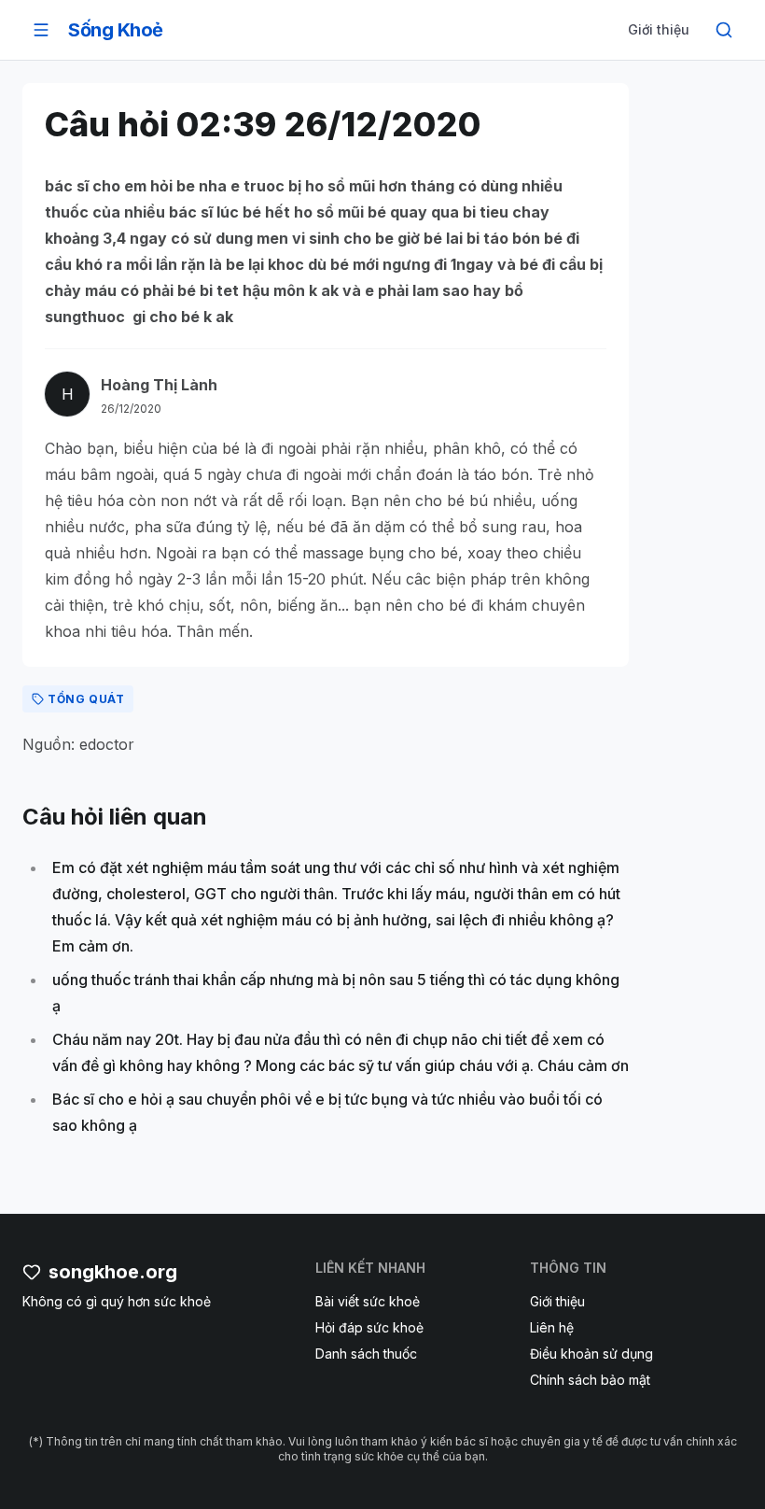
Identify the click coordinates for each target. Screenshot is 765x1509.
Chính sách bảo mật (590, 1380)
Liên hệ (552, 1327)
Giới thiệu (658, 29)
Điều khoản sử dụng (591, 1353)
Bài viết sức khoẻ (367, 1301)
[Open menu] (41, 30)
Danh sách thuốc (366, 1353)
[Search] (724, 30)
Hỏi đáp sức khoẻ (369, 1327)
